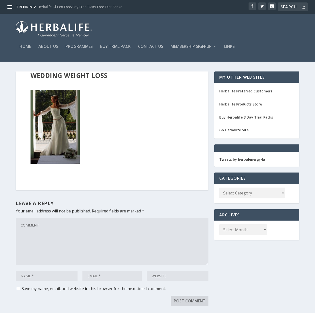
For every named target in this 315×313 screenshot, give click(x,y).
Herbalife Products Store (240, 104)
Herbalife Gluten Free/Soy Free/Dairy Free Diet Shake (79, 6)
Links (229, 46)
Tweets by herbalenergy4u (242, 159)
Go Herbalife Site (234, 130)
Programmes (79, 46)
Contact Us (150, 46)
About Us (48, 46)
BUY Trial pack (115, 46)
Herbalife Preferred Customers (245, 91)
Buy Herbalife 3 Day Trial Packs (246, 117)
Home (25, 46)
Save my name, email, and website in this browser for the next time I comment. (94, 288)
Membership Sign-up (191, 46)
